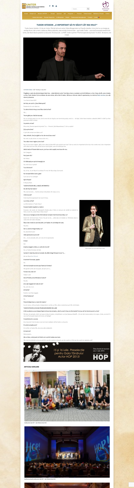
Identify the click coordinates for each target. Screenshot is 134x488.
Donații (53, 13)
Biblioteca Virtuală (98, 13)
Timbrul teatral (87, 13)
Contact (90, 17)
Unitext (107, 13)
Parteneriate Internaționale (78, 17)
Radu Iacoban (101, 95)
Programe (70, 13)
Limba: (96, 17)
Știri (65, 13)
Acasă (26, 13)
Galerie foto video (37, 17)
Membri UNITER (42, 13)
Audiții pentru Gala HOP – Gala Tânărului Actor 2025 (35, 421)
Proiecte (79, 13)
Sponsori (59, 13)
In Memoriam (60, 17)
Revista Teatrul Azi (49, 17)
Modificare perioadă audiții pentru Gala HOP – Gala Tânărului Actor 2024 (40, 477)
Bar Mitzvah (34, 255)
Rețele (67, 17)
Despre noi (33, 13)
